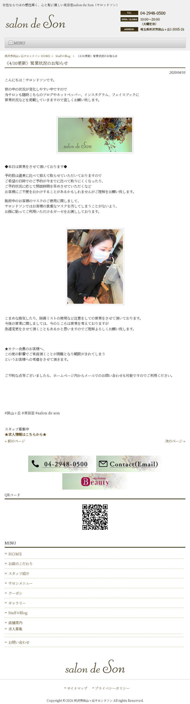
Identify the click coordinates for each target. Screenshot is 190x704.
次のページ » (175, 440)
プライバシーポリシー (112, 688)
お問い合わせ (18, 642)
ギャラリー (17, 602)
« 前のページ (15, 440)
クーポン (15, 593)
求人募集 (15, 628)
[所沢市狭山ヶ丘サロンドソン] (35, 26)
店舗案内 (15, 622)
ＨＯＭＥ (15, 553)
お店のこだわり (20, 563)
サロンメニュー (20, 583)
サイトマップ (77, 688)
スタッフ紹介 (18, 573)
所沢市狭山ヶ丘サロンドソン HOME (27, 56)
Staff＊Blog (62, 56)
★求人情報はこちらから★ (25, 434)
